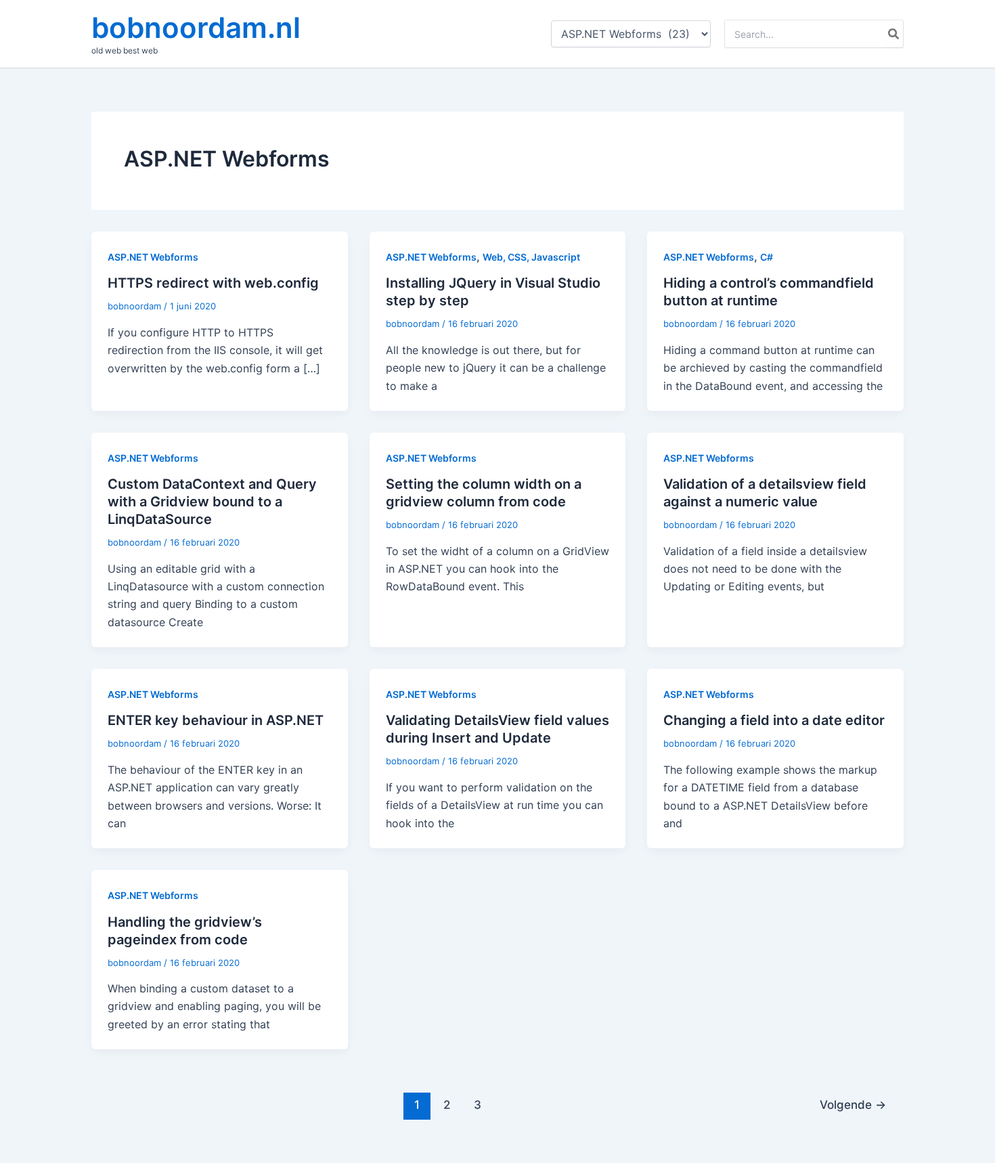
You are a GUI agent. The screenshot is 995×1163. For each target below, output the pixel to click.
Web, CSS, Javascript (531, 257)
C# (766, 257)
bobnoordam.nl (196, 27)
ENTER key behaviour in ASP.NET (216, 720)
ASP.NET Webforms (153, 257)
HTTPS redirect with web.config (213, 283)
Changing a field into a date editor (774, 720)
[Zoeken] (894, 33)
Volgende (853, 1104)
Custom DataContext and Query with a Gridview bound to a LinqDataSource (212, 501)
